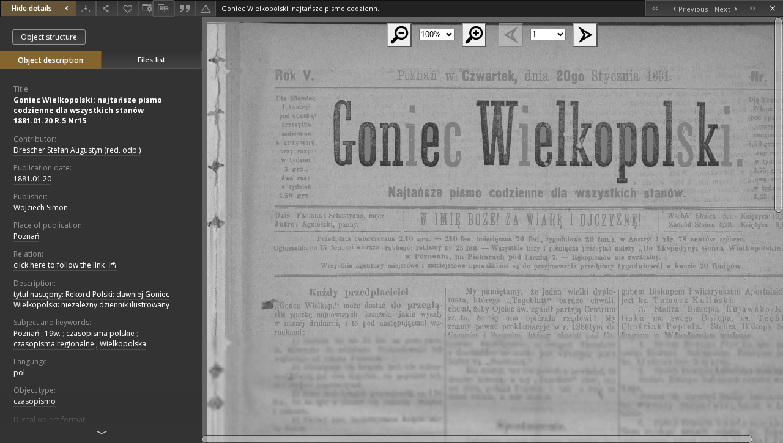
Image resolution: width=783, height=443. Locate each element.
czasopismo (34, 401)
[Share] (106, 8)
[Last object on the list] (753, 8)
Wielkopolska (123, 344)
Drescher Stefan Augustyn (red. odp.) (77, 150)
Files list (151, 59)
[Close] (773, 8)
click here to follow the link (59, 265)
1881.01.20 (32, 179)
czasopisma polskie (100, 333)
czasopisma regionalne (53, 344)
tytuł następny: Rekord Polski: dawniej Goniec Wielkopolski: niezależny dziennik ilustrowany (91, 299)
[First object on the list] (655, 8)
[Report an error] (205, 8)
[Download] (85, 8)
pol (19, 372)
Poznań (26, 236)
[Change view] (145, 8)
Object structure (49, 37)
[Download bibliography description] (163, 8)
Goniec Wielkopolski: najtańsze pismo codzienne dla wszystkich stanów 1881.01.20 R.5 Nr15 (87, 110)
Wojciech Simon (40, 207)
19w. (53, 333)
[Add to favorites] (127, 8)
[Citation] (184, 8)
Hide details (32, 8)
